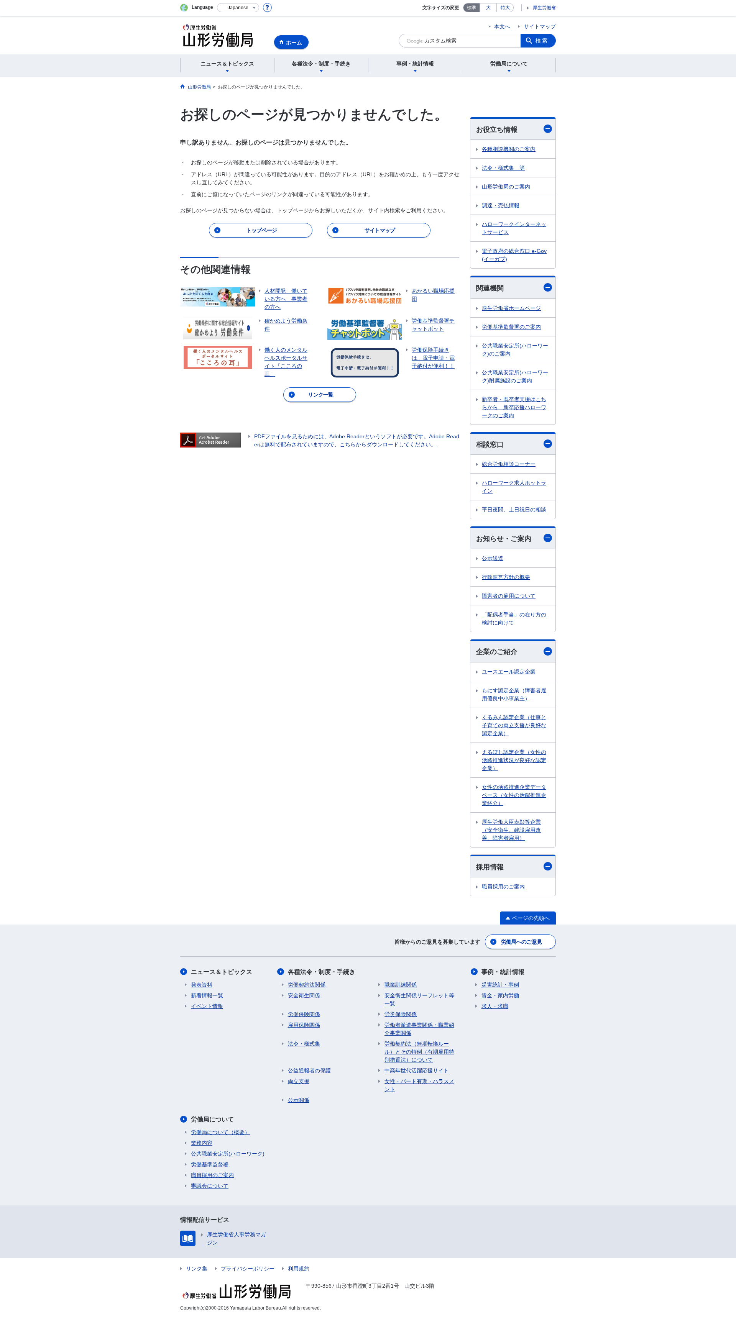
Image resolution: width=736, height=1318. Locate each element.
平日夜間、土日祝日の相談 (514, 510)
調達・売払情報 (500, 205)
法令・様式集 (304, 1044)
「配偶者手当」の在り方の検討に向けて (514, 618)
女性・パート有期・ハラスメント (419, 1085)
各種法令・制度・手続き (321, 972)
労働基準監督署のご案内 (511, 327)
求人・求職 (494, 1006)
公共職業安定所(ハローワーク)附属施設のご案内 (515, 376)
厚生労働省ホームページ (511, 308)
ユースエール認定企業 (509, 672)
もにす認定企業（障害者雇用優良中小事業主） (514, 694)
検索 (542, 41)
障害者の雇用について (509, 596)
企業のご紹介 (497, 652)
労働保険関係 (304, 1014)
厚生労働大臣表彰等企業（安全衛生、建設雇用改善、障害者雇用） (511, 830)
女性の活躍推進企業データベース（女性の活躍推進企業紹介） (514, 795)
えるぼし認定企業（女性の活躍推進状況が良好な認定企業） (514, 760)
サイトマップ (540, 26)
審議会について (209, 1186)
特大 (505, 7)
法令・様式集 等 (503, 168)
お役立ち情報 (497, 129)
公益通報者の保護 (309, 1070)
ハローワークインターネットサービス (514, 228)
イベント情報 (207, 1006)
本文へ (502, 26)
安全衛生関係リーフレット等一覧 (419, 999)
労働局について (212, 1119)
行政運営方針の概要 (506, 577)
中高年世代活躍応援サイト (416, 1070)
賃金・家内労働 (500, 995)
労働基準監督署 (209, 1164)
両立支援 (298, 1081)
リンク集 (196, 1269)
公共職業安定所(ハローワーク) (227, 1154)
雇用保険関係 (304, 1025)
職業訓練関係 (400, 985)
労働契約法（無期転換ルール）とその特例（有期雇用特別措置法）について (419, 1052)
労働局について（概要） (220, 1132)
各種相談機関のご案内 (509, 149)
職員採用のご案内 (503, 887)
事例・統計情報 (502, 972)
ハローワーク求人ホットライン (514, 487)
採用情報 (490, 867)
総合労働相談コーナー (509, 464)
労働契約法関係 (306, 985)
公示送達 (492, 558)
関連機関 (490, 288)
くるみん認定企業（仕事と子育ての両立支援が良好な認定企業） (514, 725)
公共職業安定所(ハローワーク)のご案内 (515, 350)
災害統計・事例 (500, 985)
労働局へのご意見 (521, 942)
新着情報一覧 (207, 995)
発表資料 (201, 985)
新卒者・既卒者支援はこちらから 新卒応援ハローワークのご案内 (514, 407)
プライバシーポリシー (247, 1269)
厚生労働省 (544, 7)
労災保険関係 (400, 1014)
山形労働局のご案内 (506, 187)
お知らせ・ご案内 (503, 539)
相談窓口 (490, 444)
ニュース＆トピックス (221, 972)
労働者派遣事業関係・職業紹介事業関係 (419, 1029)
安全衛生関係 (304, 995)
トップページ (261, 230)
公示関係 (298, 1100)
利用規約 (298, 1269)
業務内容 (201, 1143)
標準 (471, 7)
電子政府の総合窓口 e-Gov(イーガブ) (514, 255)
